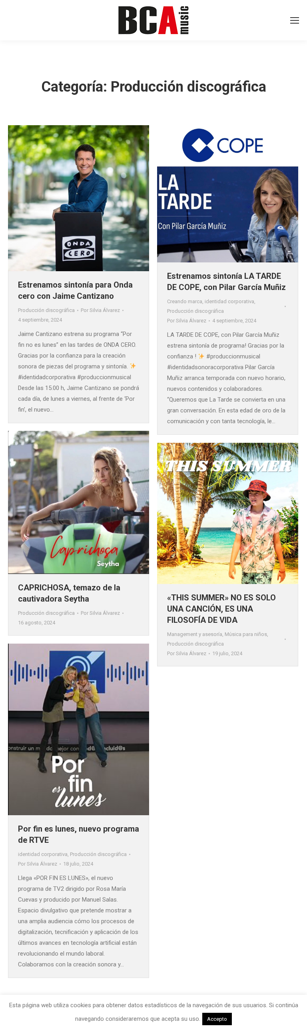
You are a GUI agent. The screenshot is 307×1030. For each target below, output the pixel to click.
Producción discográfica (46, 310)
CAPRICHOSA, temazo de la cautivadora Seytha (69, 593)
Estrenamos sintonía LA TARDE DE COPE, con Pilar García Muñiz (226, 281)
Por (100, 310)
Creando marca (184, 301)
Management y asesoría (194, 634)
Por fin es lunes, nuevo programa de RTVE (78, 834)
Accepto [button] (217, 1019)
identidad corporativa (229, 301)
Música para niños (246, 634)
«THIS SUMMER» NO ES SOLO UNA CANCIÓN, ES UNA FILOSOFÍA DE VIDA (221, 609)
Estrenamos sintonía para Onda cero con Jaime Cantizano (75, 290)
